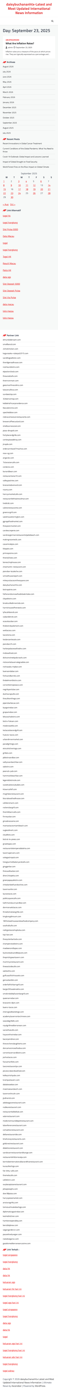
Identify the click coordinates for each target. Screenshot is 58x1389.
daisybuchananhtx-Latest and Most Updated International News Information (29, 8)
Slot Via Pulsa (9, 297)
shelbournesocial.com (12, 425)
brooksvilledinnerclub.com (13, 603)
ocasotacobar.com (10, 621)
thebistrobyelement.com (13, 625)
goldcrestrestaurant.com (13, 1143)
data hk (6, 1268)
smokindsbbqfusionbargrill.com (16, 993)
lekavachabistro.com (11, 716)
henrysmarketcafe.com (12, 494)
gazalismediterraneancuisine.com (17, 1243)
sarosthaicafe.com (10, 1029)
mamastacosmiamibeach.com (15, 825)
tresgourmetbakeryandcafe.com (16, 861)
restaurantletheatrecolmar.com (16, 498)
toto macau (8, 311)
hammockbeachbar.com (13, 775)
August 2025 (8, 127)
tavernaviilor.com (10, 889)
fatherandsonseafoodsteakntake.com (18, 593)
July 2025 (7, 132)
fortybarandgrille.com (12, 435)
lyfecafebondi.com (10, 612)
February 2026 (9, 97)
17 (19, 189)
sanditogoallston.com (12, 357)
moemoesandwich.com (12, 1088)
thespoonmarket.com (12, 525)
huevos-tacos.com (10, 734)
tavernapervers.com (11, 852)
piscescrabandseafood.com (14, 1070)
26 (34, 193)
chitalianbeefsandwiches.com (15, 884)
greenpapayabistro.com (12, 880)
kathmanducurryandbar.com (14, 902)
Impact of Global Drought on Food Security (20, 161)
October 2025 (8, 117)
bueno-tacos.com (10, 1007)
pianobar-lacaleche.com (12, 571)
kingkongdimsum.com (12, 916)
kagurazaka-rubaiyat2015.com (15, 353)
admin (10, 47)
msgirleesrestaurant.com (13, 793)
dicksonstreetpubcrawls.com (15, 657)
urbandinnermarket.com (13, 739)
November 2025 (9, 112)
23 (12, 193)
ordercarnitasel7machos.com (15, 448)
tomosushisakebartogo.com (14, 1207)
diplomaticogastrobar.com (13, 1211)
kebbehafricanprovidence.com (15, 403)
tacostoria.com (9, 634)
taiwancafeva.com (10, 389)
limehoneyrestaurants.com (14, 1138)
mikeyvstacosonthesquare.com (16, 580)
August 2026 (8, 66)
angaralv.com (8, 457)
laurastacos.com (9, 893)
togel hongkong (10, 1316)
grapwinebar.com (10, 712)
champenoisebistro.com (13, 943)
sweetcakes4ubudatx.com (13, 784)
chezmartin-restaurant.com (14, 566)
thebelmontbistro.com (12, 680)
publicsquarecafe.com (12, 898)
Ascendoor (17, 1386)
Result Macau (9, 263)
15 (4, 189)
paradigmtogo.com (10, 743)
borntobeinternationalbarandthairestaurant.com (23, 1161)
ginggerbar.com (9, 866)
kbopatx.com (8, 548)
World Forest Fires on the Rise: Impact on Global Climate (26, 166)
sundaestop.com (9, 394)
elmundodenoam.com (12, 339)
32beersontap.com (10, 398)
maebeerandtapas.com (12, 948)
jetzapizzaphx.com (10, 1188)
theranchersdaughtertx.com (14, 1043)
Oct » (12, 204)
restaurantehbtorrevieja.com (15, 1157)
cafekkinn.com (9, 1179)
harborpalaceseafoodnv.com (14, 648)
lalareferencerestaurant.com (14, 1125)
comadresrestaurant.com (13, 1129)
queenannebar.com (11, 998)
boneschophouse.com (12, 562)
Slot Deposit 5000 (11, 284)
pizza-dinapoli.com (10, 430)
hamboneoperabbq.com (12, 1220)
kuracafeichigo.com (11, 1166)
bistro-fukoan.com (10, 721)
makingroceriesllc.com (12, 539)
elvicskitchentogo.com (12, 748)
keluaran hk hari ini (12, 1289)
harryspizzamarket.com (12, 1197)
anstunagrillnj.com (10, 1202)
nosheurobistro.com (11, 366)
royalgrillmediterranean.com (14, 1025)
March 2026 (8, 92)
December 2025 (9, 107)
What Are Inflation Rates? (20, 43)
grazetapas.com (9, 843)
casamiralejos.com (10, 544)
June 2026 (7, 76)
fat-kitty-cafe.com (10, 1170)
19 (34, 189)
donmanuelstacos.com (12, 907)
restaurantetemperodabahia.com (16, 848)
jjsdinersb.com (9, 1098)
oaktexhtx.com (9, 970)
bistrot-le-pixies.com (11, 839)
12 (34, 185)
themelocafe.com (10, 1175)
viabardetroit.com (10, 616)
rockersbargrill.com (11, 807)
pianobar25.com (9, 643)
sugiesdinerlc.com (10, 830)
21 (49, 189)
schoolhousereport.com (12, 575)
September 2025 (10, 122)
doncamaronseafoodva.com (14, 1048)
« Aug (5, 204)
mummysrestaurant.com (13, 961)
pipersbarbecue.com (11, 702)
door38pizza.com (10, 1193)
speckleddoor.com (10, 412)
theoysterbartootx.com (12, 939)
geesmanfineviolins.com (13, 385)
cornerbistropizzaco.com (13, 684)
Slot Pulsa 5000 (10, 229)
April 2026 (7, 86)
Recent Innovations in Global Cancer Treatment (22, 143)
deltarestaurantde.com (12, 1134)
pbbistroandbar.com (11, 757)
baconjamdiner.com (11, 1038)
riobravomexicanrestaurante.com (16, 416)
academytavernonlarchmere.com (16, 1016)
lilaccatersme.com (10, 407)
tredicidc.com (8, 503)
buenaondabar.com (10, 671)
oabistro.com (8, 766)
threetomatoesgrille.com (13, 911)
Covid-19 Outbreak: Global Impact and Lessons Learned (26, 156)
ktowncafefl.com (10, 789)
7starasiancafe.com (11, 462)
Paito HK (7, 270)
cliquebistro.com (9, 598)
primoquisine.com (10, 553)
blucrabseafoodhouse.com (13, 798)
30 (12, 197)
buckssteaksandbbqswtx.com (15, 952)
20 (41, 189)
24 (19, 193)
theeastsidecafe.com (11, 966)
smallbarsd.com (9, 344)
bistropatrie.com (9, 589)
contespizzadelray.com (12, 439)
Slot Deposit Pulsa (11, 290)
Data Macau (8, 236)
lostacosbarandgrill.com (12, 730)
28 (49, 193)
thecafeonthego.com (11, 698)
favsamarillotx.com (11, 1061)
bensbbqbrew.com (10, 1225)
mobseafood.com (10, 653)
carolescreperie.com (11, 530)
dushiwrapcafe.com (11, 693)
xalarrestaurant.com (11, 1116)
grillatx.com (7, 752)
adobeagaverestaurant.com (14, 1102)
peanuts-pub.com (10, 771)
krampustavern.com (11, 1079)
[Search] (52, 21)
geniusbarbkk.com (10, 979)
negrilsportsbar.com (11, 689)
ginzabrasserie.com (11, 821)
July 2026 (7, 71)
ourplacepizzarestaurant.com (15, 1184)
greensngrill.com (10, 512)
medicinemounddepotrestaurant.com (18, 1120)
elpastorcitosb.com (10, 371)
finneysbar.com (9, 816)
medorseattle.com (10, 725)
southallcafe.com (10, 925)
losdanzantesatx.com (11, 639)
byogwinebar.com (10, 707)
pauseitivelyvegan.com (12, 1234)
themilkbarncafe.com (11, 811)
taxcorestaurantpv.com (12, 1066)
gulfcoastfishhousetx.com (13, 975)
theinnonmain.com (11, 380)
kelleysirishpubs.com (11, 1075)
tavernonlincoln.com (11, 1093)
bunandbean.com (10, 471)
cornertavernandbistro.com (14, 1052)
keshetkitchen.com (11, 1216)
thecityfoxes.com (10, 557)
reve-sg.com (8, 453)
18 (27, 189)
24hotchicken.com (10, 348)
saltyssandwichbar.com (12, 761)
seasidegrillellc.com (11, 1020)
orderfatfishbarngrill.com (13, 984)
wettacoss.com (9, 630)
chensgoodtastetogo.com (13, 1011)
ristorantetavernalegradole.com (16, 662)
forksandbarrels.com (11, 675)
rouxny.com (7, 489)
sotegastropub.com (11, 857)
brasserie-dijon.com (11, 1002)
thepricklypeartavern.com (13, 957)
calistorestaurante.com (12, 507)
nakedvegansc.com (11, 1238)
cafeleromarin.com (10, 802)
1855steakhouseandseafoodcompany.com (20, 920)
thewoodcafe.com (10, 375)
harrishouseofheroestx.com (14, 607)
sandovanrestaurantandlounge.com (17, 1152)
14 (49, 185)
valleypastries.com (10, 480)
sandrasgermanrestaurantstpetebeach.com (21, 534)
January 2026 (8, 102)
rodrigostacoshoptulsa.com (14, 930)
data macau (8, 304)
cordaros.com (8, 466)
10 (19, 185)
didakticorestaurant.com (13, 1147)
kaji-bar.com (8, 934)
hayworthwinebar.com (12, 1034)
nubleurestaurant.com (12, 1107)
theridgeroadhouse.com (12, 362)
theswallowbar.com (11, 870)
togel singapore (10, 1255)
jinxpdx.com (7, 444)
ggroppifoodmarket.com (13, 521)
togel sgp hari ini (11, 1302)
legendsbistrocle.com (11, 780)
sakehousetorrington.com (13, 516)
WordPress (40, 1386)
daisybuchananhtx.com (12, 584)
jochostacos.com (10, 1057)
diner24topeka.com (11, 875)
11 (27, 185)
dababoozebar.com (10, 1084)
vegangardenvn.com (11, 1229)
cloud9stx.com (9, 834)
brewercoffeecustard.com (13, 421)
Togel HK (7, 256)
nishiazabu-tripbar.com (12, 666)
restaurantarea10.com (12, 475)
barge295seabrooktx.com (13, 989)
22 (4, 193)
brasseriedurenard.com (12, 484)
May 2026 (7, 81)
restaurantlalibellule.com (13, 1111)
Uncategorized (12, 40)
